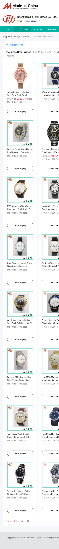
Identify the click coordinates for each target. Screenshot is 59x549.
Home (8, 29)
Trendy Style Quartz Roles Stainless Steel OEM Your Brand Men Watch (18, 494)
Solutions (52, 29)
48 (28, 521)
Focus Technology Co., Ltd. (36, 537)
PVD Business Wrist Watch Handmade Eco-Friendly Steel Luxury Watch (20, 209)
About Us (38, 29)
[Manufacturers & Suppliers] (21, 5)
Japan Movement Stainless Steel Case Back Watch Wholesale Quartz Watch (19, 95)
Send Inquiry (20, 111)
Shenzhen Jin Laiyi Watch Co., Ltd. (37, 16)
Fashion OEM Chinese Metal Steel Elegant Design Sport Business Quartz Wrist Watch (20, 380)
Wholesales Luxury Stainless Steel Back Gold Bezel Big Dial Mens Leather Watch (20, 323)
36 (21, 521)
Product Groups (15, 44)
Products (24, 29)
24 (15, 521)
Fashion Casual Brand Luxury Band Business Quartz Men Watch (20, 152)
